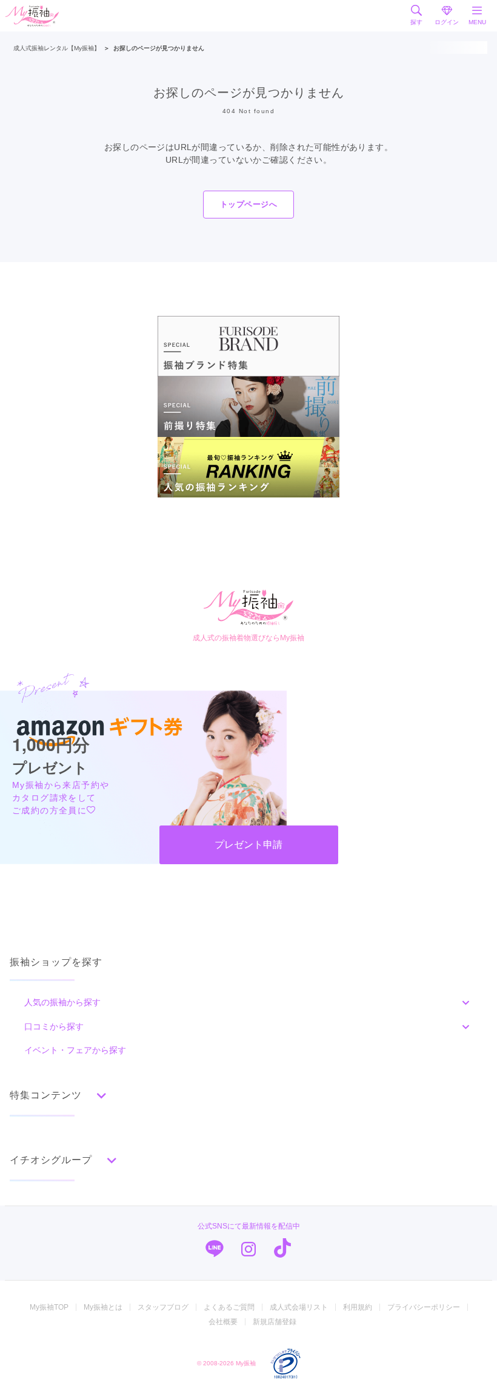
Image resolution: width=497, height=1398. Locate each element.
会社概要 (223, 1322)
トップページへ (248, 204)
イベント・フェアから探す (75, 1050)
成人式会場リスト (299, 1307)
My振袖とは (103, 1307)
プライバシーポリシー (423, 1307)
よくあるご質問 (229, 1307)
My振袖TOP (49, 1307)
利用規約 (357, 1307)
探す (416, 22)
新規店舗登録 (274, 1322)
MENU (477, 22)
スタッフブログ (163, 1307)
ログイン (447, 22)
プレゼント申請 (248, 844)
